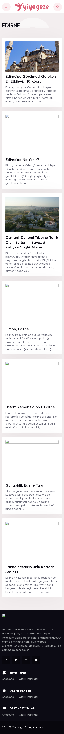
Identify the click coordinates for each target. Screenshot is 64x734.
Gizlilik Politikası (28, 679)
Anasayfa (8, 679)
